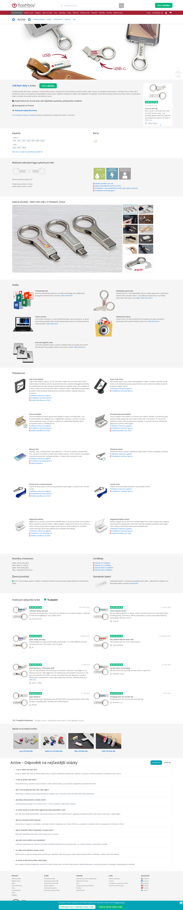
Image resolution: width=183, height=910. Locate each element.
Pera (55, 13)
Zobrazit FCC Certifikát (102, 565)
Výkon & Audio (47, 13)
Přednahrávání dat (49, 879)
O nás (148, 13)
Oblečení (76, 13)
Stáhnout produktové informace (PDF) (107, 186)
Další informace (66, 296)
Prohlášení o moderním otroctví (118, 883)
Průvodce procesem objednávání (86, 879)
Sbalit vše (167, 762)
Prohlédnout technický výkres (105, 191)
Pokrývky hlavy (16, 890)
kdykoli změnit (120, 903)
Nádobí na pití (28, 13)
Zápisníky (62, 13)
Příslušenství (58, 19)
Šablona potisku (36, 463)
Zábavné (94, 13)
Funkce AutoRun (49, 886)
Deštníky (102, 13)
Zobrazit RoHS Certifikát (103, 570)
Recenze (67, 19)
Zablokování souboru (50, 888)
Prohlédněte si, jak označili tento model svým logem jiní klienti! (116, 188)
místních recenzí (54, 721)
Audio (13, 893)
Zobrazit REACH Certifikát (103, 568)
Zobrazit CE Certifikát (102, 563)
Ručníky (109, 13)
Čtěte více (148, 120)
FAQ (74, 19)
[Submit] (61, 5)
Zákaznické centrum (82, 881)
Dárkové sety (118, 13)
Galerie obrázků (39, 19)
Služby (49, 19)
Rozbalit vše (156, 763)
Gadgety (38, 13)
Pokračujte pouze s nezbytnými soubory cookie (77, 907)
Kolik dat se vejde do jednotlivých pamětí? (26, 152)
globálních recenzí (75, 721)
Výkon (13, 883)
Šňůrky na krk (85, 13)
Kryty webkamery (17, 886)
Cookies (111, 881)
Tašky (69, 13)
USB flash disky (16, 13)
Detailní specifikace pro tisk (104, 184)
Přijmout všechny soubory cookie (110, 907)
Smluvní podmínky (114, 879)
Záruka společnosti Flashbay (85, 886)
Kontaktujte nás (157, 13)
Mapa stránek (80, 890)
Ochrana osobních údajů (116, 886)
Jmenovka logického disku (52, 890)
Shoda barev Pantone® (51, 881)
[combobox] (89, 5)
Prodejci (78, 888)
